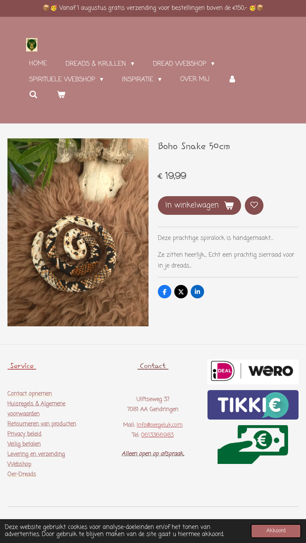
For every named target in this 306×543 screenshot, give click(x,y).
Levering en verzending (36, 454)
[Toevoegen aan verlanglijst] (254, 205)
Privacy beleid (24, 434)
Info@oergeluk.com (159, 425)
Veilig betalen (24, 444)
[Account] (232, 79)
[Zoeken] (34, 95)
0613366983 (157, 435)
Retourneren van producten (41, 424)
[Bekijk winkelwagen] (61, 95)
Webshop (19, 464)
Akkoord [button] (275, 531)
